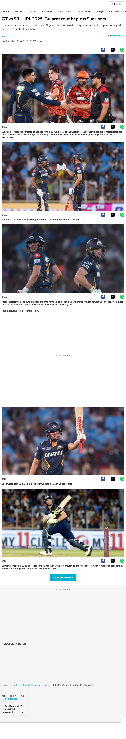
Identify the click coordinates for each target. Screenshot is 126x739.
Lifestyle (99, 11)
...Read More (9, 706)
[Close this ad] (123, 720)
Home (6, 11)
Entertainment (64, 11)
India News (46, 11)
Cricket (32, 11)
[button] (103, 50)
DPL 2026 (114, 11)
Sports (5, 35)
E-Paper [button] (19, 11)
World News (83, 11)
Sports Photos (30, 684)
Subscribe (116, 4)
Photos (15, 684)
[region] (63, 380)
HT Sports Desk (117, 35)
